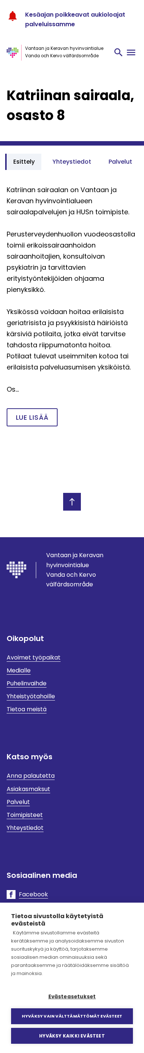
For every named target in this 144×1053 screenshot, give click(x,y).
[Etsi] (118, 52)
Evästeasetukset (72, 996)
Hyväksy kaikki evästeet (72, 1036)
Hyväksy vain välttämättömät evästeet (72, 1016)
